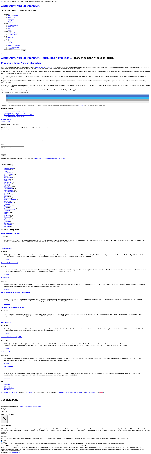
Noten (6, 207)
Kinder (6, 196)
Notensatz (7, 210)
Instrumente (7, 195)
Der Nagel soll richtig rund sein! (10, 233)
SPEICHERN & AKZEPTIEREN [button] (10, 451)
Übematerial (7, 223)
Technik (6, 220)
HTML (6, 193)
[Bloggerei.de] (100, 392)
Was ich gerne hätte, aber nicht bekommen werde (15, 292)
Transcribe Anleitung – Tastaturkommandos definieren (19, 115)
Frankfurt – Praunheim (14, 34)
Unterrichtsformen (13, 25)
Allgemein (7, 169)
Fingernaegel (7, 182)
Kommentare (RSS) (90, 392)
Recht (5, 213)
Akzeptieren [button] (4, 410)
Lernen (6, 201)
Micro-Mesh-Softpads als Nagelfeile (11, 337)
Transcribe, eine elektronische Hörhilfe (15, 111)
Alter (9, 28)
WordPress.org (8, 389)
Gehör (6, 185)
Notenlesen (11, 26)
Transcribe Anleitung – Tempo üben (14, 116)
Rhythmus (7, 217)
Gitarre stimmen (8, 188)
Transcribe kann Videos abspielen (21, 62)
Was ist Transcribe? (46, 67)
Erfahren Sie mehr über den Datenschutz (30, 406)
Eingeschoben (8, 177)
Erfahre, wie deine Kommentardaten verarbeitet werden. (49, 158)
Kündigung (11, 22)
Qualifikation (11, 17)
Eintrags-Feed (8, 386)
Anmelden (7, 384)
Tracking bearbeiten (13, 47)
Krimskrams (7, 198)
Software (6, 218)
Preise (9, 30)
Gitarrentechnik (8, 190)
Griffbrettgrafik (5, 352)
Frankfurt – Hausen (13, 33)
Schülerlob (11, 19)
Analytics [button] (3, 440)
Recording (7, 215)
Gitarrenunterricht (9, 191)
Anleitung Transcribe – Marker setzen (14, 113)
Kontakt (10, 20)
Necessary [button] (3, 433)
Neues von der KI (6, 322)
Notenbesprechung (9, 209)
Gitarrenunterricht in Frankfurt (20, 5)
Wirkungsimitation (6, 248)
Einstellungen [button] (4, 411)
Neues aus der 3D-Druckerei (9, 263)
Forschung (7, 184)
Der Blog (10, 37)
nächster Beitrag (5, 121)
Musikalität (7, 204)
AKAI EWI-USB (9, 168)
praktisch (6, 212)
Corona (6, 176)
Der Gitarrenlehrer (13, 15)
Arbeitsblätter (8, 173)
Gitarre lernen (8, 187)
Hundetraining (5, 277)
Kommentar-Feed (9, 388)
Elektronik (7, 179)
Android (6, 171)
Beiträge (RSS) (78, 392)
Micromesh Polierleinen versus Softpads (12, 307)
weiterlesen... (7, 244)
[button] (7, 96)
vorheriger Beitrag (6, 119)
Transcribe (37, 67)
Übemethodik (8, 224)
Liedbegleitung (8, 202)
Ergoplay (6, 180)
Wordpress (7, 226)
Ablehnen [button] (3, 408)
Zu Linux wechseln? (7, 366)
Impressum (11, 44)
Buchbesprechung (9, 174)
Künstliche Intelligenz (10, 199)
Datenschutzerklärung (14, 45)
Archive (10, 39)
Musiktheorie (7, 206)
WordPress (29, 392)
